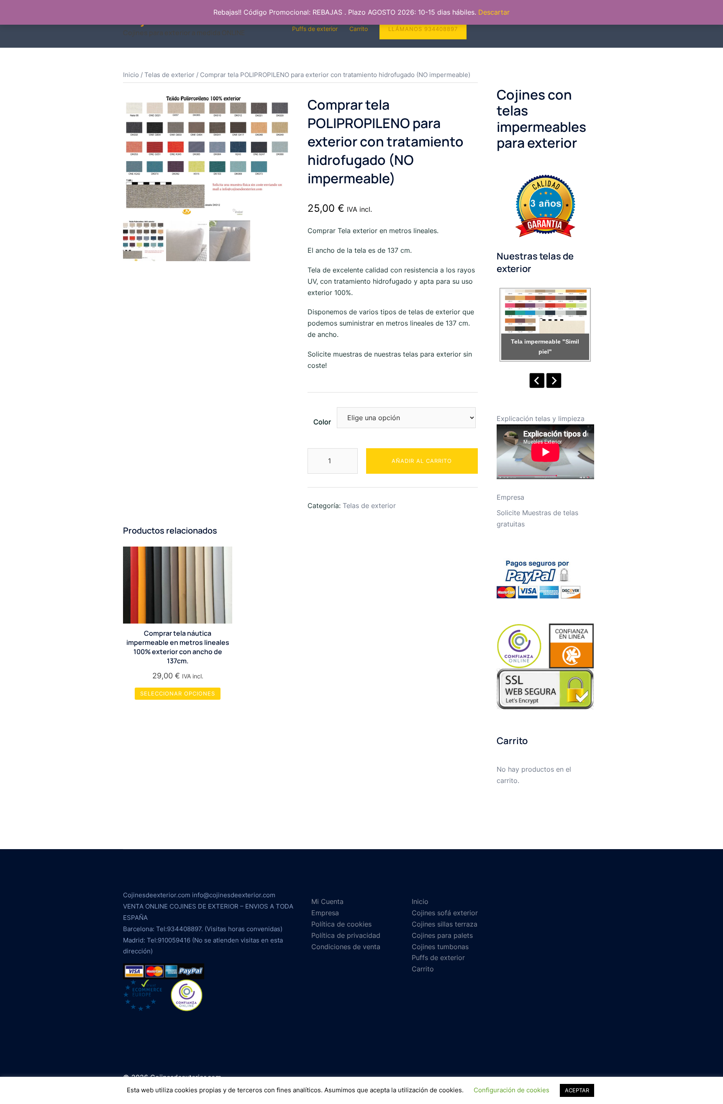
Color (322, 422)
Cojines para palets (442, 935)
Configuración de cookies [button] (511, 1090)
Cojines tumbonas (440, 946)
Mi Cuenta (327, 901)
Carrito (358, 28)
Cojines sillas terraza (444, 924)
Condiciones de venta (345, 946)
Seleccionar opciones (177, 693)
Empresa (510, 497)
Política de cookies (341, 924)
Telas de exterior (169, 75)
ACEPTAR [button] (577, 1090)
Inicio (131, 75)
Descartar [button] (494, 12)
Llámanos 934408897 (423, 29)
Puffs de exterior (315, 28)
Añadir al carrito (422, 460)
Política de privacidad (345, 935)
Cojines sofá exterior (445, 913)
